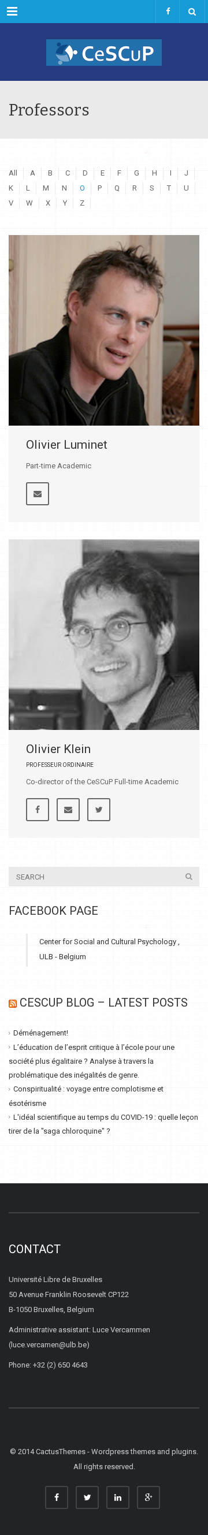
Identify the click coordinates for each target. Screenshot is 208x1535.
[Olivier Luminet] (104, 330)
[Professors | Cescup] (104, 52)
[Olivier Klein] (104, 634)
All (13, 173)
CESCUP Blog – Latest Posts (104, 1002)
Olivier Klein (58, 749)
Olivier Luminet (66, 445)
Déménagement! (40, 1033)
